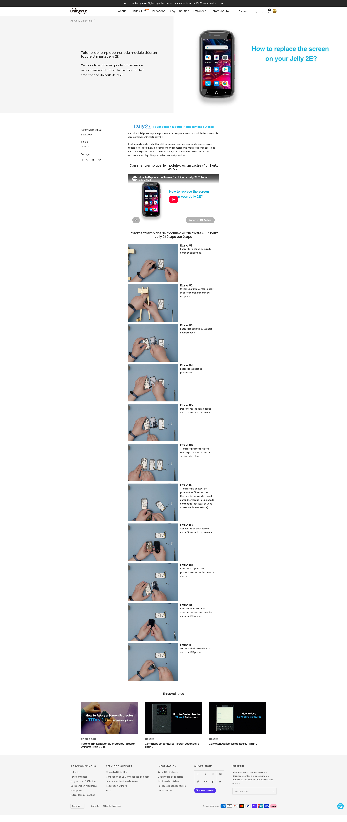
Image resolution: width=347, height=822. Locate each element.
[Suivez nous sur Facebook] (198, 774)
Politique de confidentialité (172, 786)
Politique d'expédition (169, 781)
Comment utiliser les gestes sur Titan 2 (233, 744)
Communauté (220, 11)
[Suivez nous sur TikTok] (213, 781)
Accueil (123, 11)
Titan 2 (149, 739)
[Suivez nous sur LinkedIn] (220, 781)
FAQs (109, 790)
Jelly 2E (85, 146)
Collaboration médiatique (84, 786)
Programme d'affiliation (83, 781)
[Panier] (267, 11)
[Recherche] (255, 11)
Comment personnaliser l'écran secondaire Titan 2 (172, 745)
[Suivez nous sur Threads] (213, 774)
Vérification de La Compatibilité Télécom (127, 777)
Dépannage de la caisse (170, 777)
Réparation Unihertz (116, 786)
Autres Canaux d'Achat (82, 795)
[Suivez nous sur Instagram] (220, 774)
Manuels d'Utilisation (116, 772)
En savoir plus (209, 3)
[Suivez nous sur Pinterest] (198, 781)
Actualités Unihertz (168, 772)
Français (243, 11)
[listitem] (82, 160)
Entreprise (199, 11)
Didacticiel (87, 20)
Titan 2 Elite (139, 11)
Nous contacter (78, 777)
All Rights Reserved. (112, 806)
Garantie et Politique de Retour (122, 781)
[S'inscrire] (273, 791)
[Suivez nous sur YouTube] (205, 781)
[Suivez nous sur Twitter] (205, 774)
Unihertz (74, 772)
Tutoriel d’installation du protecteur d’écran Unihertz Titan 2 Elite (108, 745)
